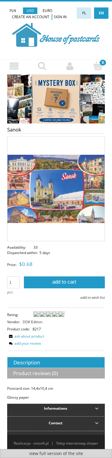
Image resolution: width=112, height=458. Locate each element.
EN (101, 13)
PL (84, 13)
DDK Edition (32, 321)
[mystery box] (56, 98)
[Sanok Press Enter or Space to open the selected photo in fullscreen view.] (56, 188)
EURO (47, 10)
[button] (14, 66)
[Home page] (56, 34)
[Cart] (98, 66)
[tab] (56, 362)
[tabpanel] (56, 393)
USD (30, 10)
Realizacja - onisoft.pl (31, 443)
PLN (13, 10)
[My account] (70, 66)
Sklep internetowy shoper (77, 443)
